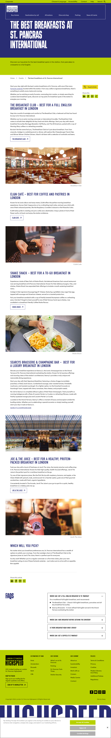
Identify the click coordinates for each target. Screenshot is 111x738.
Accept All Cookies (82, 722)
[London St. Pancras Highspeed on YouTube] (95, 692)
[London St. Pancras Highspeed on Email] (103, 692)
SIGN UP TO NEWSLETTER (15, 685)
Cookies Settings (82, 733)
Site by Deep (101, 699)
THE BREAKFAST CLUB (19, 139)
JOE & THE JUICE (17, 490)
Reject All (82, 728)
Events (21, 78)
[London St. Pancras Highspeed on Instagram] (99, 692)
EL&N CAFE (15, 218)
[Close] (107, 727)
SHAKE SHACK (16, 307)
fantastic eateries (16, 89)
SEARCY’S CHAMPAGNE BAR (20, 408)
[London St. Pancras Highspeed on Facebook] (91, 692)
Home (12, 78)
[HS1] (84, 96)
